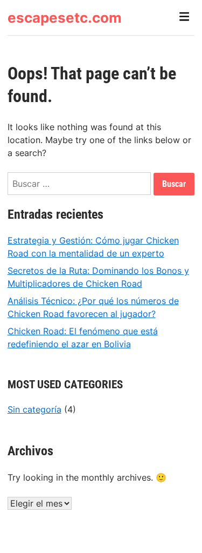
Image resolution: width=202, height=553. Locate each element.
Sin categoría (34, 409)
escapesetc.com (65, 17)
